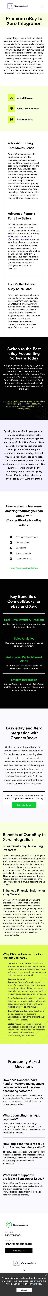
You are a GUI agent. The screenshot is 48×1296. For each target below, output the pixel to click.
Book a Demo (18, 1250)
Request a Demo (24, 805)
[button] (41, 5)
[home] (18, 6)
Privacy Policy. (35, 1284)
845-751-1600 (12, 1235)
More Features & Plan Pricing (24, 568)
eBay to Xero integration (19, 239)
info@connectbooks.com (18, 1243)
